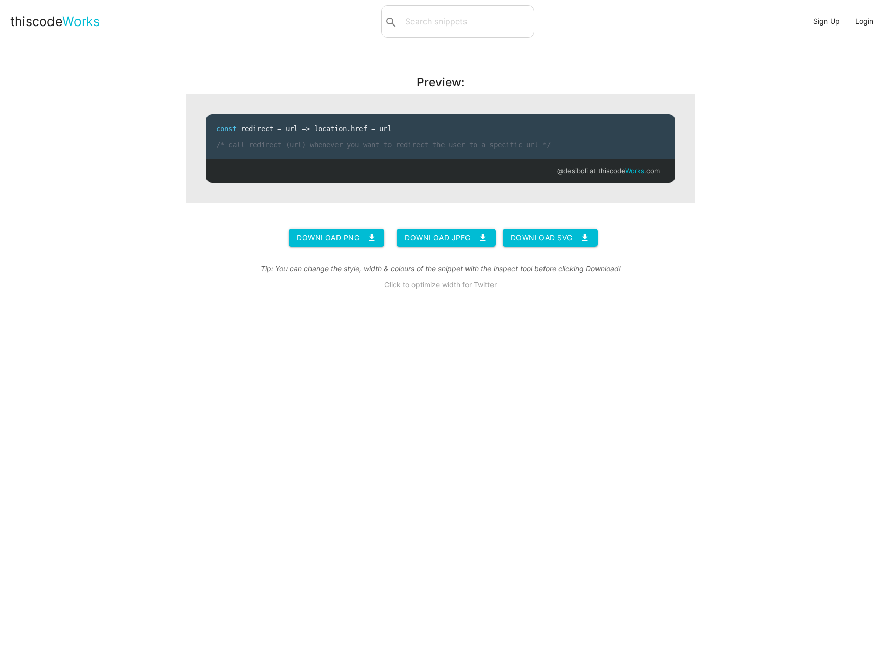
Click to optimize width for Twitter (440, 284)
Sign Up (826, 21)
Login (864, 21)
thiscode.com (629, 171)
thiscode (55, 21)
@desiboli (572, 171)
